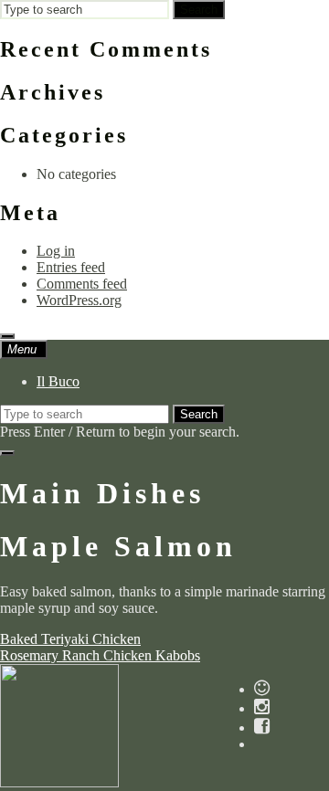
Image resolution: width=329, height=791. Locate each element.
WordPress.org (79, 300)
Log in (56, 250)
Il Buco (58, 381)
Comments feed (82, 283)
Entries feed (71, 267)
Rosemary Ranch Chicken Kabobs (100, 655)
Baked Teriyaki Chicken (70, 639)
